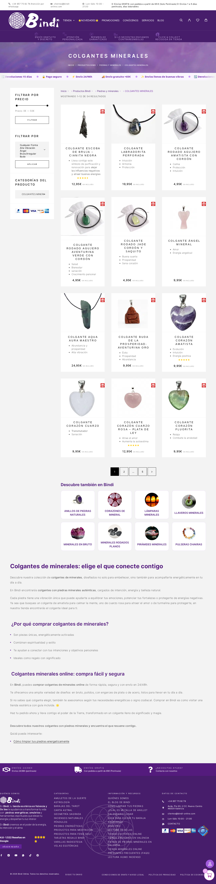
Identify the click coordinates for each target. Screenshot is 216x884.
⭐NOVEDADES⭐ (88, 20)
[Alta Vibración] (32, 148)
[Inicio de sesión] (189, 20)
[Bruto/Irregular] (32, 153)
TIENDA (67, 20)
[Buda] (32, 156)
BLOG (160, 20)
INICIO (56, 20)
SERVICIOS (148, 20)
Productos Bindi (87, 65)
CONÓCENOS (130, 20)
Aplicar (32, 164)
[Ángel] (32, 150)
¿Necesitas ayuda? (169, 768)
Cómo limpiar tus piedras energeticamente (41, 741)
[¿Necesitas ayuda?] (150, 770)
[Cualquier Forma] (32, 145)
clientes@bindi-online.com (60, 5)
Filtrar (32, 120)
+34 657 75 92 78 (21, 4)
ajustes (134, 880)
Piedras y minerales (110, 65)
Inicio (71, 65)
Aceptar (155, 878)
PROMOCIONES (110, 20)
